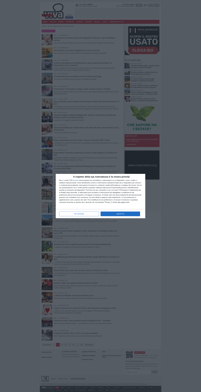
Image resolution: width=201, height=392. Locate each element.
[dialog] (100, 196)
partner (75, 180)
